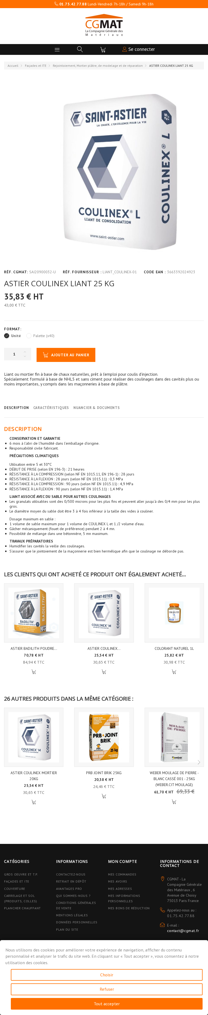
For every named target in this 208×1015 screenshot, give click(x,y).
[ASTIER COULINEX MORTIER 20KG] (104, 613)
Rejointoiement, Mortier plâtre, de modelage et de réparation (98, 66)
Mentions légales (72, 915)
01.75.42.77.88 (181, 915)
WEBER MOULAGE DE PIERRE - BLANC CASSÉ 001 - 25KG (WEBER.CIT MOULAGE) (174, 778)
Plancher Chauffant (22, 908)
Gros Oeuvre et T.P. (21, 874)
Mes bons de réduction (129, 908)
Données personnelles (76, 922)
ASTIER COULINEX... (104, 648)
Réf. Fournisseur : (82, 271)
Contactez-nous (71, 874)
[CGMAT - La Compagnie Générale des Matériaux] (104, 25)
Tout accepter (107, 1003)
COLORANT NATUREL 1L (174, 648)
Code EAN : (154, 271)
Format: (13, 329)
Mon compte (122, 861)
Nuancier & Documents (96, 407)
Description (16, 407)
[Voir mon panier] (103, 49)
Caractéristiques (51, 407)
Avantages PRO (69, 889)
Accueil (13, 66)
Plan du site (67, 929)
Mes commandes (122, 874)
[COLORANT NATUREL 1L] (174, 613)
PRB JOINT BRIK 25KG (104, 772)
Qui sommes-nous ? (73, 896)
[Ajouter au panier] (34, 672)
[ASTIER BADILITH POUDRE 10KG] (33, 613)
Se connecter (141, 49)
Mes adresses (120, 889)
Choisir (106, 974)
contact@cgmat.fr (183, 930)
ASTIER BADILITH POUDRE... (34, 648)
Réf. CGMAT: (16, 271)
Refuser (107, 989)
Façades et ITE (35, 66)
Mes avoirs (117, 881)
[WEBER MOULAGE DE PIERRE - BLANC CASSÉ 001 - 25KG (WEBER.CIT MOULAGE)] (174, 737)
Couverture (14, 889)
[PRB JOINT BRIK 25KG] (104, 737)
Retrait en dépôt (71, 881)
